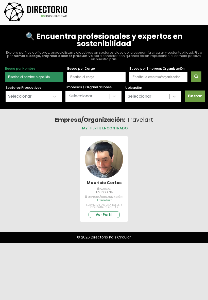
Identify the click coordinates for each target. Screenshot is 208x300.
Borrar (195, 96)
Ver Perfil (104, 214)
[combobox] (34, 96)
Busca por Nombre (20, 68)
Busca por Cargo (81, 68)
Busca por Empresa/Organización (157, 68)
